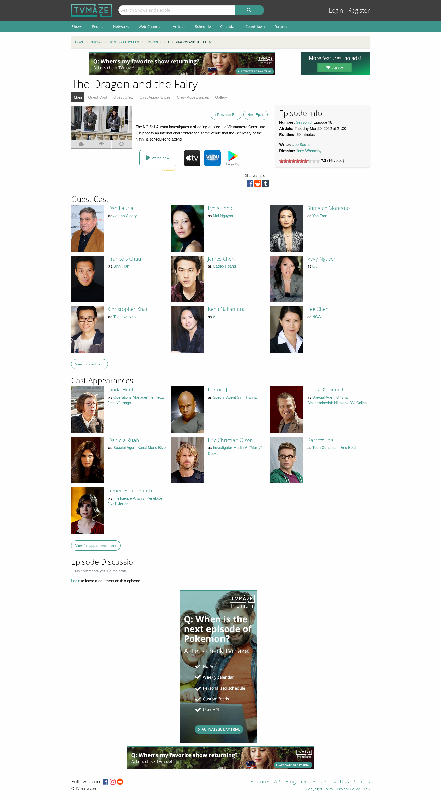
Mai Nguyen (223, 215)
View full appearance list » (96, 545)
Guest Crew (123, 97)
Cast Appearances (155, 97)
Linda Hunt (121, 390)
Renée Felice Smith (130, 491)
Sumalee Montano (328, 208)
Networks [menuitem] (121, 26)
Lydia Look (220, 208)
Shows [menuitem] (77, 26)
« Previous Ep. (226, 114)
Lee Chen (318, 309)
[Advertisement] (182, 63)
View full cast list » (89, 364)
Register (359, 10)
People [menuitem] (98, 26)
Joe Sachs (301, 144)
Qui (315, 266)
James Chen (221, 259)
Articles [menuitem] (179, 26)
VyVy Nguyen (322, 259)
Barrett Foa (320, 440)
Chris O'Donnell (325, 390)
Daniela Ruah (123, 440)
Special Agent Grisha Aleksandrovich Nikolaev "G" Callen (337, 400)
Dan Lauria (120, 208)
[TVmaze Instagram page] (113, 782)
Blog (290, 782)
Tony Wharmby (309, 150)
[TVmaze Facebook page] (105, 782)
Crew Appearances (193, 97)
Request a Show (317, 782)
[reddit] (257, 184)
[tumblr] (265, 184)
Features (260, 782)
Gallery (221, 97)
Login (336, 10)
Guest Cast (97, 97)
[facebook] (250, 184)
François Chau (124, 259)
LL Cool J (217, 390)
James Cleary (125, 215)
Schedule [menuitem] (203, 26)
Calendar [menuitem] (228, 26)
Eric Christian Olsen (230, 440)
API (277, 782)
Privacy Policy (348, 789)
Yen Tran (319, 215)
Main (78, 97)
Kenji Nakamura (226, 309)
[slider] (299, 161)
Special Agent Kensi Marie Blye (139, 447)
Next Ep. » (255, 114)
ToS (366, 789)
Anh (216, 316)
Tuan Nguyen (124, 316)
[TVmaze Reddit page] (120, 782)
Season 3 (304, 122)
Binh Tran (121, 266)
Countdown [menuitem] (255, 26)
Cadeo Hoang (224, 266)
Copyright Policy (319, 789)
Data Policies (355, 782)
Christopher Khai (127, 309)
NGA (316, 316)
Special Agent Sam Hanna (235, 397)
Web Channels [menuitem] (151, 26)
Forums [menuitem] (280, 26)
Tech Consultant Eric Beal (334, 447)
